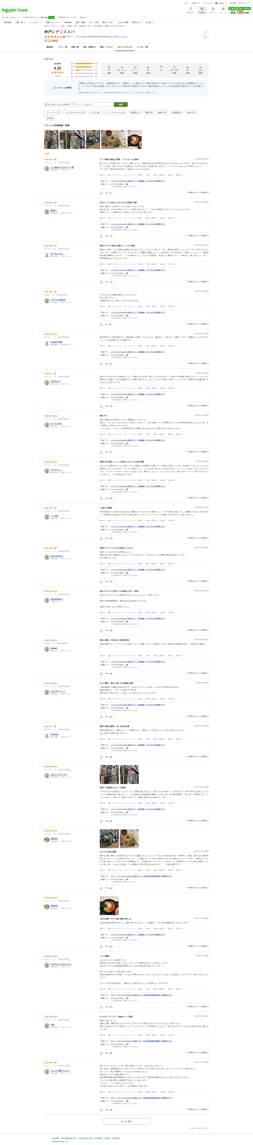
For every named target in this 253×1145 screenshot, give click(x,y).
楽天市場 (233, 3)
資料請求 (116, 1138)
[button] (51, 139)
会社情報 (55, 1138)
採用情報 (98, 1138)
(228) (125, 47)
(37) (89, 47)
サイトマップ (208, 3)
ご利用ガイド (195, 3)
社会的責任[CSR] (86, 1138)
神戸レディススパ (59, 31)
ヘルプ (186, 3)
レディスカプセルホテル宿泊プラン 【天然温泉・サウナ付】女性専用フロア (138, 181)
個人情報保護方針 (69, 1138)
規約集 (107, 1138)
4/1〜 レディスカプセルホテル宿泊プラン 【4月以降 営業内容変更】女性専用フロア (141, 876)
